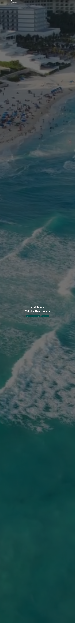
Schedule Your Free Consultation (33, 316)
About (20, 1)
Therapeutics (42, 1)
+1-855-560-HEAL (45, 316)
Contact (52, 1)
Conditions (34, 1)
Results (47, 1)
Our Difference (27, 1)
